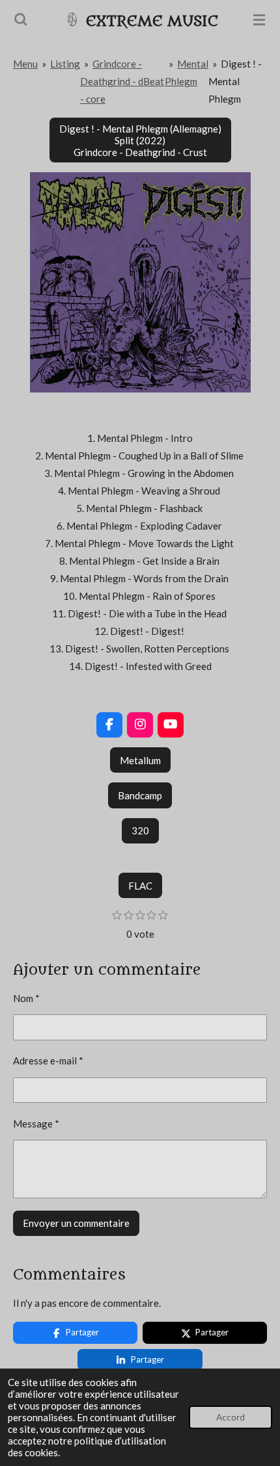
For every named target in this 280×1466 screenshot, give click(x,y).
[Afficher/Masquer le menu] (259, 19)
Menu (25, 64)
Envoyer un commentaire (76, 1223)
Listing (65, 64)
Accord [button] (230, 1417)
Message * (36, 1123)
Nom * (26, 998)
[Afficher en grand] (140, 282)
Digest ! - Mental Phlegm (235, 81)
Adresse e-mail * (48, 1060)
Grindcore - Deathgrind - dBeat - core (122, 81)
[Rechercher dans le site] (21, 19)
